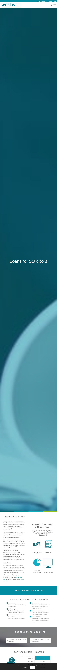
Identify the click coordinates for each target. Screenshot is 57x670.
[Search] (50, 5)
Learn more (25, 667)
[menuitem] (50, 5)
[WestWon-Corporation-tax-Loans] (37, 544)
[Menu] (54, 5)
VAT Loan (48, 552)
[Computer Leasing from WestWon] (48, 563)
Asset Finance (48, 573)
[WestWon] (11, 5)
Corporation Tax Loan (37, 553)
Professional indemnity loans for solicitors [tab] (17, 640)
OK (32, 667)
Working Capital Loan (37, 571)
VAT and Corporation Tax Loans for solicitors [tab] (40, 640)
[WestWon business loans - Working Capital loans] (37, 562)
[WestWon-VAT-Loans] (48, 544)
